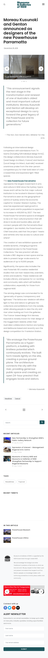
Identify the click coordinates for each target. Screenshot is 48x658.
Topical (17, 398)
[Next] (41, 68)
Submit (24, 649)
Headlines (8, 398)
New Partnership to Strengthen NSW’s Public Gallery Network (28, 439)
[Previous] (7, 68)
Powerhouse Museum (21, 530)
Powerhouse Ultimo (20, 538)
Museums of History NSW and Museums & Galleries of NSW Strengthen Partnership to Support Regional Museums (26, 460)
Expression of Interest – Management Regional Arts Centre (28, 448)
